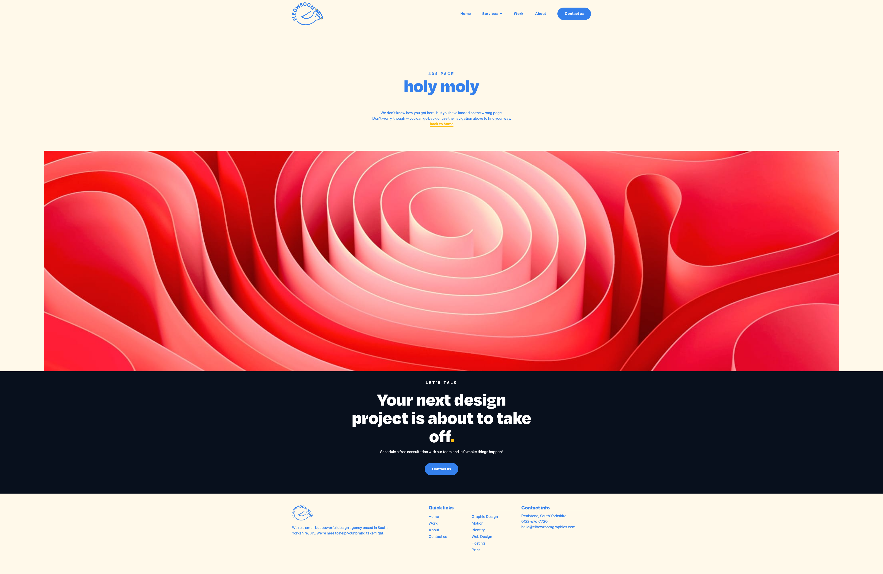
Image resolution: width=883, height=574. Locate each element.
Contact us (438, 536)
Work (519, 13)
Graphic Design (485, 516)
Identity (478, 530)
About (540, 13)
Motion (477, 523)
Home (465, 13)
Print (476, 550)
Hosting (478, 543)
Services (490, 13)
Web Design (482, 536)
